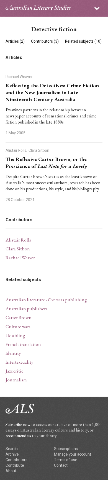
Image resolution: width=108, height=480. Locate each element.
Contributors (16, 460)
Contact (61, 465)
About (11, 471)
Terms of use (65, 460)
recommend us (18, 435)
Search (12, 449)
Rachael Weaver (20, 258)
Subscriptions (66, 449)
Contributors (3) (45, 41)
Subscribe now (18, 424)
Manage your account (72, 454)
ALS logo (38, 8)
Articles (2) (15, 41)
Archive (12, 454)
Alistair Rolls (18, 240)
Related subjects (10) (83, 41)
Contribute (15, 465)
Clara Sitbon (18, 249)
